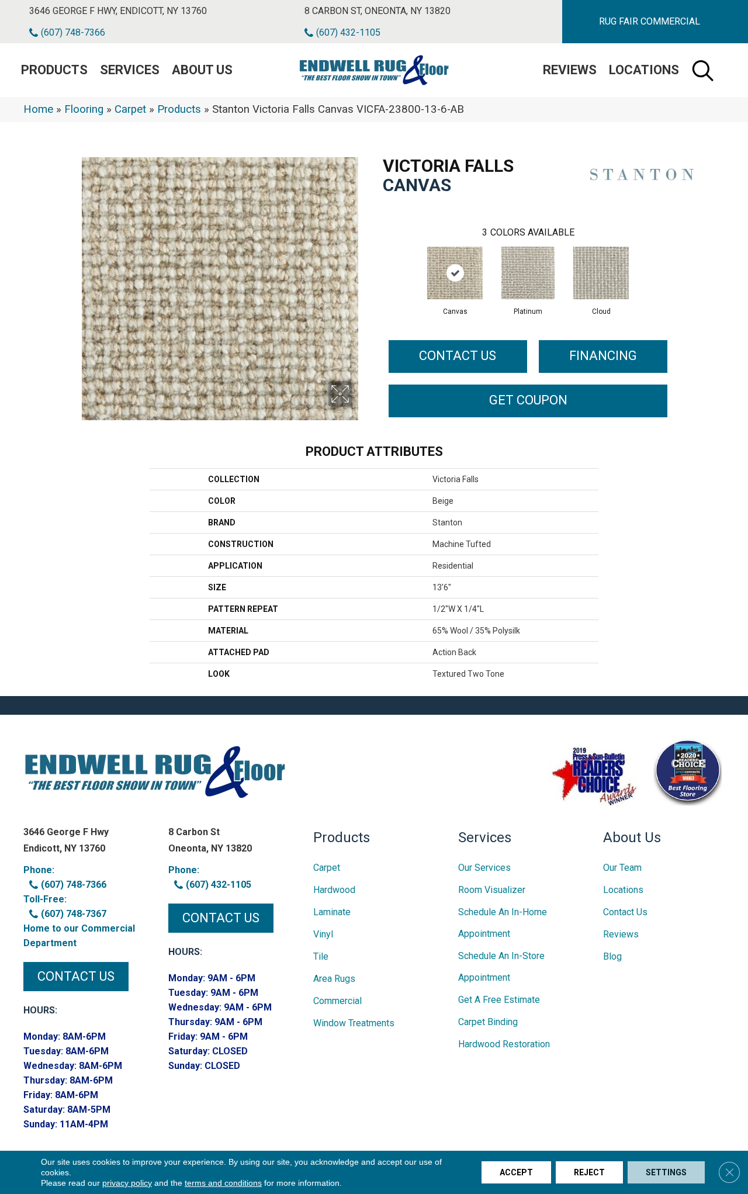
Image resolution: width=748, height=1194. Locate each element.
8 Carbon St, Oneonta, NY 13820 (377, 10)
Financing (603, 355)
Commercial (337, 1000)
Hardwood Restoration (504, 1044)
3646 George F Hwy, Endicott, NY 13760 (118, 10)
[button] (649, 21)
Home (38, 109)
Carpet (130, 109)
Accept (516, 1172)
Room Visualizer (491, 889)
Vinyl (323, 934)
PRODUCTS (54, 70)
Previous (377, 261)
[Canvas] (455, 273)
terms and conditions (223, 1183)
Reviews (570, 70)
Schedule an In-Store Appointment (501, 966)
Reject (589, 1172)
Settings (666, 1172)
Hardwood (334, 889)
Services (130, 70)
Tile (320, 956)
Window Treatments (353, 1023)
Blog (612, 956)
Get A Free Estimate (499, 999)
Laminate (332, 912)
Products (179, 109)
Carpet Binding (488, 1021)
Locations (644, 70)
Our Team (622, 867)
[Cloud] (601, 273)
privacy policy (127, 1183)
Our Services (484, 867)
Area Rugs (334, 978)
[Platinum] (528, 273)
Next (679, 261)
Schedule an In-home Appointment (502, 922)
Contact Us (457, 355)
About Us (202, 70)
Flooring (83, 109)
